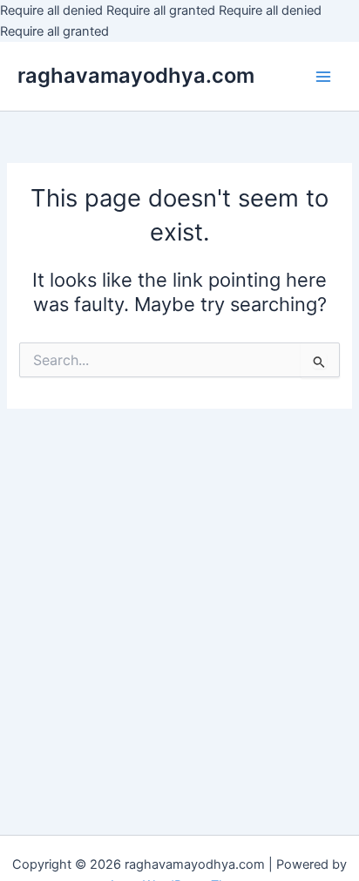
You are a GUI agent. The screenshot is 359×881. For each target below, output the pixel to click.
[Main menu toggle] (323, 76)
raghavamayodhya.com (135, 75)
